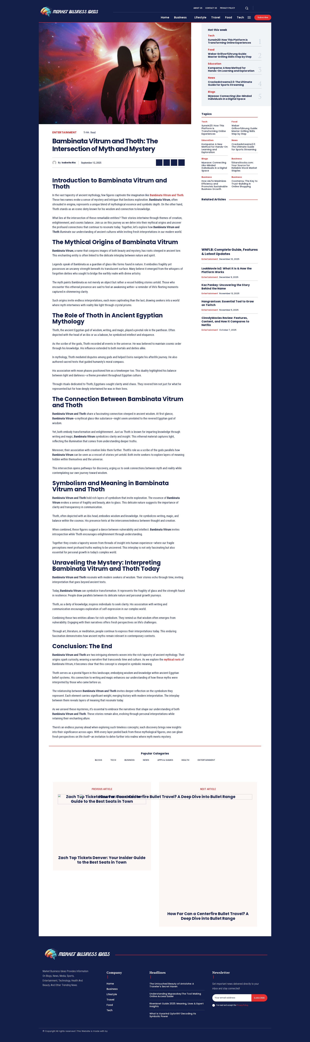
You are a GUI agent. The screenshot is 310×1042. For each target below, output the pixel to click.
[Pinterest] (174, 162)
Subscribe (259, 997)
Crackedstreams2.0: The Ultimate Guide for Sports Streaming (230, 83)
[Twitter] (266, 8)
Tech (211, 35)
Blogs (211, 92)
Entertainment (64, 132)
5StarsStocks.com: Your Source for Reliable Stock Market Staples (244, 166)
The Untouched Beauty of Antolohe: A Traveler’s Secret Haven (172, 985)
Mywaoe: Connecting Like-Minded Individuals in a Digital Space (230, 97)
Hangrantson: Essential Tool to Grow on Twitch (228, 303)
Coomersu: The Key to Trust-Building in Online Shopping (245, 183)
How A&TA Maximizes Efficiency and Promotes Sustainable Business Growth (214, 185)
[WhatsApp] (181, 162)
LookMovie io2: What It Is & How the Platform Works (227, 270)
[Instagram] (262, 8)
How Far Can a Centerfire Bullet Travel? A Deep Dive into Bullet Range (208, 916)
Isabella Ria (69, 162)
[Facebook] (258, 8)
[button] (247, 8)
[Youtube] (270, 8)
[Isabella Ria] (55, 163)
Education (214, 63)
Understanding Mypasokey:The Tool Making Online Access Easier (175, 995)
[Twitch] (69, 1037)
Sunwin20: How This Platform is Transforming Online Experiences (229, 41)
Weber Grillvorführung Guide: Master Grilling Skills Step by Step (230, 55)
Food (211, 49)
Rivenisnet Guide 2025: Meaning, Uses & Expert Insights (177, 1005)
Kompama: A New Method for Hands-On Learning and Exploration (231, 69)
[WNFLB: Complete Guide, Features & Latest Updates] (230, 224)
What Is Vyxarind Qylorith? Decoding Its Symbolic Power (173, 1015)
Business (237, 159)
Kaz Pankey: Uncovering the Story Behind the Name (226, 286)
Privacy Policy (242, 1005)
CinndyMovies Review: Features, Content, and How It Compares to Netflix (225, 321)
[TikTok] (61, 1037)
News (211, 78)
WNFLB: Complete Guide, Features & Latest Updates (230, 251)
